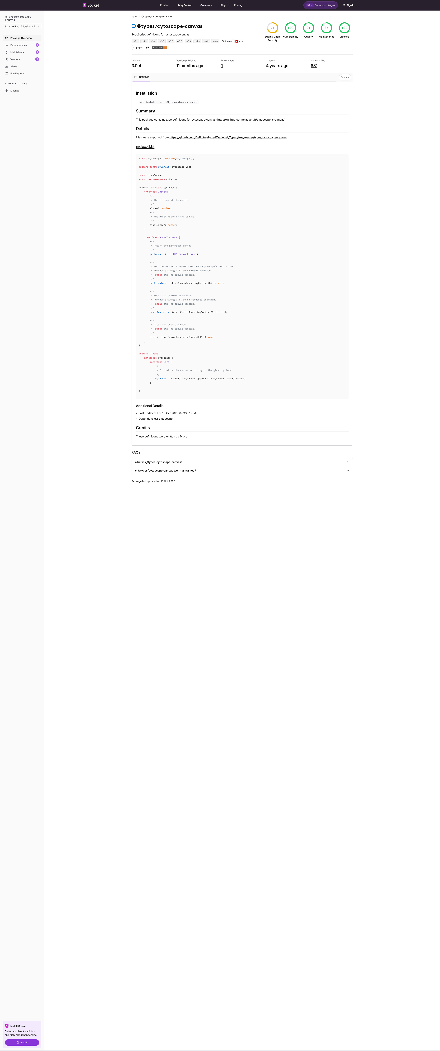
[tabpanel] (242, 264)
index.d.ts (145, 146)
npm (134, 16)
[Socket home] (91, 5)
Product (164, 5)
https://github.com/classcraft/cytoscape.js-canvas (250, 119)
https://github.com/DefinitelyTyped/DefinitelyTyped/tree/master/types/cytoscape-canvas (228, 137)
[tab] (141, 77)
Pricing (238, 5)
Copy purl (138, 47)
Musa (183, 436)
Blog (223, 5)
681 (314, 65)
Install (23, 1042)
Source (345, 77)
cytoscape (166, 418)
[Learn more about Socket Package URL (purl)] (147, 47)
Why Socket (185, 5)
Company (206, 5)
